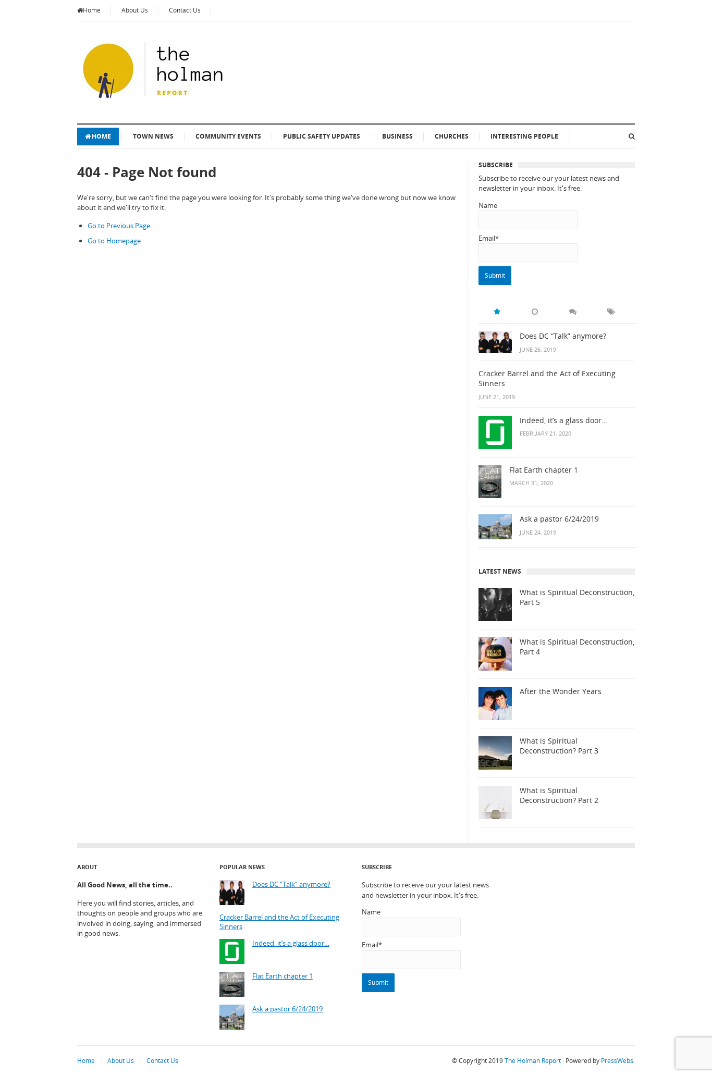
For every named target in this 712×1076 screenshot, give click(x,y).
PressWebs (617, 1060)
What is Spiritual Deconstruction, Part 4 (577, 647)
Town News (153, 136)
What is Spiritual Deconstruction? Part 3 (559, 746)
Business (397, 136)
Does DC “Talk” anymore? (563, 336)
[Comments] (573, 312)
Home (92, 10)
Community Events (228, 136)
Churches (452, 136)
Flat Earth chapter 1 (543, 470)
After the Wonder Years (560, 691)
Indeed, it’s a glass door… (563, 420)
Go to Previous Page (119, 225)
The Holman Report (533, 1060)
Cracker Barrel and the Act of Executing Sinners (547, 378)
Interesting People (524, 136)
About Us (134, 10)
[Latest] (535, 312)
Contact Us (185, 10)
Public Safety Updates (321, 136)
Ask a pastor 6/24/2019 (559, 519)
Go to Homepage (114, 240)
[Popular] (496, 312)
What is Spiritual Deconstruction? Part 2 (559, 795)
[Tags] (611, 312)
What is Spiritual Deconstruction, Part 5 (577, 597)
